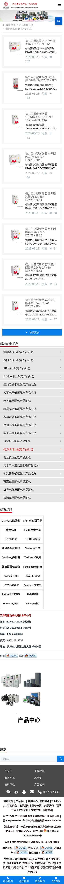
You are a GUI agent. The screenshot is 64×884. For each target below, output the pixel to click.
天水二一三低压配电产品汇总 (21, 465)
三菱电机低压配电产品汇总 (19, 384)
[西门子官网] (32, 519)
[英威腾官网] (32, 593)
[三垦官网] (32, 547)
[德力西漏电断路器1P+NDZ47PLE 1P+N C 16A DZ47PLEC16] (15, 120)
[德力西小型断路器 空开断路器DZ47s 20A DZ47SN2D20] (15, 235)
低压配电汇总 (26, 25)
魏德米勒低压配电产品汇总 (19, 417)
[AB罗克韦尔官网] (11, 593)
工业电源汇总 (32, 867)
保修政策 (36, 805)
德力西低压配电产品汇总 (18, 28)
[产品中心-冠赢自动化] (21, 665)
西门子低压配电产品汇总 (18, 360)
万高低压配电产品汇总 (17, 481)
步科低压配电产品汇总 (17, 401)
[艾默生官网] (32, 584)
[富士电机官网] (32, 528)
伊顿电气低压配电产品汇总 (19, 425)
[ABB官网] (11, 528)
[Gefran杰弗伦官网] (32, 602)
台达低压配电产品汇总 (17, 457)
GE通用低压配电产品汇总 (18, 376)
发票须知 (24, 805)
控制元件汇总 (30, 863)
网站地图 (48, 809)
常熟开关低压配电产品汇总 (19, 473)
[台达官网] (11, 538)
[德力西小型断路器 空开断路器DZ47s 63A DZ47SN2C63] (15, 200)
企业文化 (23, 809)
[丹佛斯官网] (11, 556)
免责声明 (36, 809)
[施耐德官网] (32, 565)
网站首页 (11, 25)
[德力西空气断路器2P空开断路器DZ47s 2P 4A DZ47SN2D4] (15, 306)
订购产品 (12, 805)
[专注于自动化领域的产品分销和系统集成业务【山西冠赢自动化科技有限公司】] (20, 5)
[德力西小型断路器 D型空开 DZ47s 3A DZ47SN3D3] (15, 84)
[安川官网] (32, 556)
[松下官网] (11, 574)
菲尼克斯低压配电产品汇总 (19, 409)
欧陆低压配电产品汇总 (17, 498)
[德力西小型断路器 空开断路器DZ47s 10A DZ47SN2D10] (15, 160)
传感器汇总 (18, 867)
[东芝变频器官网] (32, 538)
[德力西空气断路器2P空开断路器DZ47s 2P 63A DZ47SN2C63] (15, 271)
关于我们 (49, 805)
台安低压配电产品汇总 (17, 441)
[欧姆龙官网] (11, 519)
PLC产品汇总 (40, 858)
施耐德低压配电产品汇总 (18, 352)
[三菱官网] (11, 602)
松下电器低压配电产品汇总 (19, 392)
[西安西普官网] (11, 565)
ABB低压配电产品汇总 (16, 368)
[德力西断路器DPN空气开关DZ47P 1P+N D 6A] (15, 47)
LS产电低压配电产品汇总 (18, 489)
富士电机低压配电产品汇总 (19, 433)
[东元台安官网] (32, 574)
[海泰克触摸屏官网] (11, 584)
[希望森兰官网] (11, 547)
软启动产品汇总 (46, 863)
